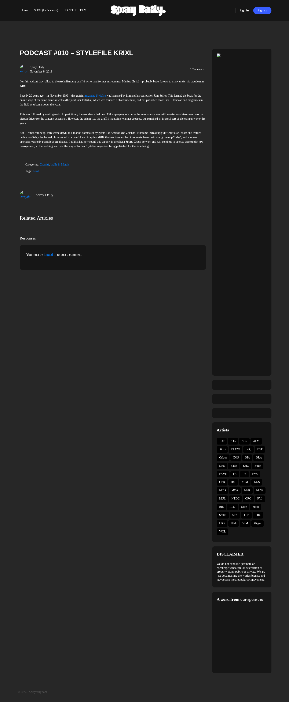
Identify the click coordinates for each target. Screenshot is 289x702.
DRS (222, 465)
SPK (235, 515)
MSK (247, 490)
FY (244, 474)
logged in (50, 254)
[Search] (229, 10)
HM (233, 482)
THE (246, 515)
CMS (236, 457)
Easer (234, 465)
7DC (232, 441)
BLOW (235, 449)
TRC (258, 515)
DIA (247, 457)
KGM (244, 482)
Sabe (244, 506)
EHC (246, 465)
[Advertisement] (252, 636)
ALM (256, 441)
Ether (258, 465)
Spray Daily (37, 67)
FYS (254, 474)
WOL (222, 531)
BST (260, 449)
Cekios (223, 457)
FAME (223, 474)
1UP (221, 441)
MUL (222, 498)
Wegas (257, 523)
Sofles (222, 515)
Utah (233, 523)
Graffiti (44, 164)
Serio (256, 506)
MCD (222, 490)
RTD (232, 506)
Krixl (36, 171)
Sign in (244, 10)
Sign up (262, 10)
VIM (245, 523)
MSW (259, 490)
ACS (244, 441)
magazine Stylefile (95, 95)
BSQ (248, 449)
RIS (221, 506)
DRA (259, 457)
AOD (222, 449)
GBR (222, 482)
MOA (234, 490)
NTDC (235, 498)
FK (235, 474)
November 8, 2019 (41, 71)
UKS (222, 523)
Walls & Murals (60, 164)
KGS (257, 482)
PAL (260, 498)
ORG (248, 498)
